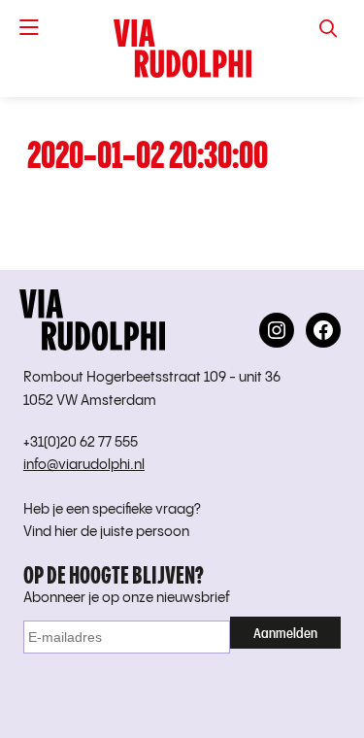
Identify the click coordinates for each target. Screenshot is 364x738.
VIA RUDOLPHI (182, 48)
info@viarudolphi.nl (84, 465)
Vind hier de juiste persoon (106, 532)
